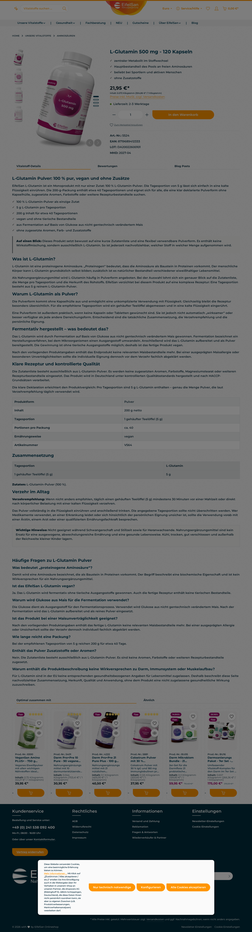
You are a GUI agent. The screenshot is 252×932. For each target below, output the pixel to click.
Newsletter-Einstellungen (208, 821)
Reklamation (140, 826)
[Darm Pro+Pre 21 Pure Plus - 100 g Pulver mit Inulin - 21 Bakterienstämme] (106, 730)
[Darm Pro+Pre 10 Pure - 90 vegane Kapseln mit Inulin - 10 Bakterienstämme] (68, 730)
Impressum (79, 837)
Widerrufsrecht (81, 826)
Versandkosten (155, 919)
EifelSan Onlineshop (46, 926)
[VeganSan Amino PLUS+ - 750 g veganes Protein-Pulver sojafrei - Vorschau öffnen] (39, 733)
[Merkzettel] (208, 9)
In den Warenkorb (183, 115)
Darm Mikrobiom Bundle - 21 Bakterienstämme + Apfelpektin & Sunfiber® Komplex (183, 759)
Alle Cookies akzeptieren (188, 887)
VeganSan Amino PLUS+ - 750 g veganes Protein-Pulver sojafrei (27, 759)
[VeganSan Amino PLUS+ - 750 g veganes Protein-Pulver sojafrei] (29, 730)
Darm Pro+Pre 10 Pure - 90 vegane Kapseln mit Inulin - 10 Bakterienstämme (68, 759)
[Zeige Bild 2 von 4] (96, 99)
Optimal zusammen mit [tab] (33, 700)
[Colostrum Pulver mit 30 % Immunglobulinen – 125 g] (145, 730)
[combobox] (40, 9)
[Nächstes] (97, 142)
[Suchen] (65, 9)
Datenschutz (80, 832)
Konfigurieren (151, 887)
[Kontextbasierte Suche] (16, 9)
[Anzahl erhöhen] (147, 114)
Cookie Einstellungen (205, 826)
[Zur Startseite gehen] (126, 8)
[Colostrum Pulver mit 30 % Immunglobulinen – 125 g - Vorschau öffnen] (155, 733)
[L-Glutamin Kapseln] (65, 98)
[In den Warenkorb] (30, 793)
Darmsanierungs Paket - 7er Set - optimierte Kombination (220, 759)
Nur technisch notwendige (112, 887)
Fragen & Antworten (145, 832)
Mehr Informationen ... (55, 873)
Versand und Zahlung (146, 821)
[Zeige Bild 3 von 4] (96, 102)
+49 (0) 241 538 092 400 (33, 827)
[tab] (53, 166)
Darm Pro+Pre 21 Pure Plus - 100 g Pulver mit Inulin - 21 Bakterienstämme (105, 759)
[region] (57, 98)
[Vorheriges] (89, 142)
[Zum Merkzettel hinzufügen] (39, 723)
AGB (75, 821)
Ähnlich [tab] (148, 700)
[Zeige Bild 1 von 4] (96, 96)
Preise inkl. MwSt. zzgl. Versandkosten (137, 96)
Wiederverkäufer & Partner (149, 837)
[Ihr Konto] (216, 9)
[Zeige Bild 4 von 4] (96, 106)
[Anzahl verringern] (114, 114)
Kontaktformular (44, 839)
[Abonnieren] (229, 876)
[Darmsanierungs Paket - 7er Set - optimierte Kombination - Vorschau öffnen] (232, 726)
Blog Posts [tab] (182, 166)
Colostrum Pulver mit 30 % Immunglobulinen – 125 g (145, 759)
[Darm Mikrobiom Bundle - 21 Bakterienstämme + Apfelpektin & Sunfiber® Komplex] (184, 730)
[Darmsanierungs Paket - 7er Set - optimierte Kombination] (222, 730)
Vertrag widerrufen (30, 852)
